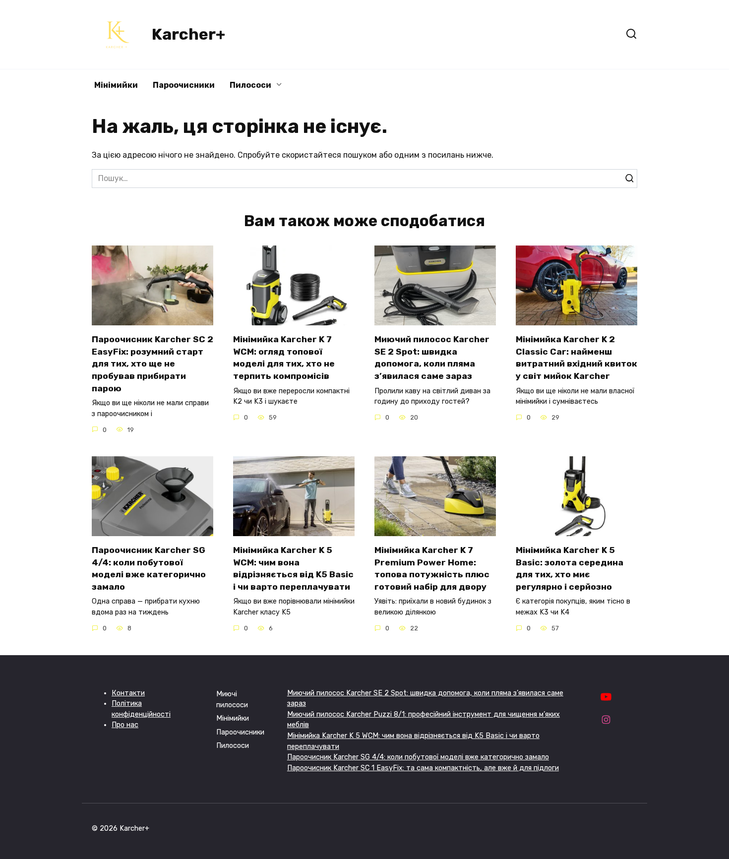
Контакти (128, 693)
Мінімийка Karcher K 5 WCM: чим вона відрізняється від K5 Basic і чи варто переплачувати (293, 568)
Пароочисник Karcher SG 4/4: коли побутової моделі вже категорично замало (149, 568)
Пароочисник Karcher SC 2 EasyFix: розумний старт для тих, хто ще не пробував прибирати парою (152, 363)
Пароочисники (184, 85)
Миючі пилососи (232, 699)
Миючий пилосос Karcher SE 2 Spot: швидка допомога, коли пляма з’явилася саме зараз (431, 357)
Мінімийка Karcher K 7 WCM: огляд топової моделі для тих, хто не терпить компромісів (284, 357)
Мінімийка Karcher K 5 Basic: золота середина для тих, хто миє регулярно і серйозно (569, 568)
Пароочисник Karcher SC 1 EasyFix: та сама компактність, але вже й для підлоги (423, 768)
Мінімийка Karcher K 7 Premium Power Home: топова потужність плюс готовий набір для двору (431, 568)
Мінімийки (116, 85)
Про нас (125, 725)
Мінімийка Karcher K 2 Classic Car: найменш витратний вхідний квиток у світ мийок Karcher (576, 357)
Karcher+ (188, 34)
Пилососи (250, 85)
